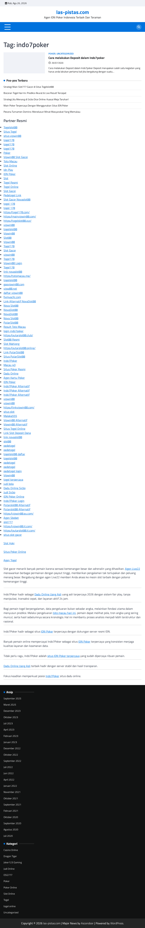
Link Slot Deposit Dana (17, 433)
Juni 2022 (9, 773)
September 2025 (12, 698)
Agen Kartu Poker (14, 378)
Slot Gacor (10, 191)
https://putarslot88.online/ (20, 348)
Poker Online (10, 887)
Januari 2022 (10, 786)
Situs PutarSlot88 (14, 356)
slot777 (8, 522)
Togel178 (9, 246)
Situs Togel (10, 131)
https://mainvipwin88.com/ (20, 216)
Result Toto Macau (15, 327)
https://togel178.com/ (17, 212)
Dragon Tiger (10, 856)
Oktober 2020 (11, 817)
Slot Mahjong (11, 344)
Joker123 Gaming (13, 862)
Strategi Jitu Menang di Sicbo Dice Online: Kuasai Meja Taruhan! (36, 99)
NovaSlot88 (11, 310)
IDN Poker (10, 174)
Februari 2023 (11, 736)
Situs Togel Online (14, 429)
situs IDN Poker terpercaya (63, 656)
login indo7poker (14, 331)
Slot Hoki (9, 543)
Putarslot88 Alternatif (17, 505)
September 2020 (12, 823)
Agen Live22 (132, 569)
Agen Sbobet (11, 518)
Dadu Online (11, 373)
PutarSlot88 (11, 322)
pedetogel (9, 445)
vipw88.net (10, 288)
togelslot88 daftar (14, 454)
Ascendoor (87, 923)
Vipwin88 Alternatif (15, 420)
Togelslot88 (10, 127)
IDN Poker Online (14, 496)
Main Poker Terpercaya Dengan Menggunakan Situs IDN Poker (36, 105)
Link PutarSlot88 (14, 352)
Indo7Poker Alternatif (17, 386)
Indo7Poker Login (14, 501)
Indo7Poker (10, 361)
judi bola (9, 484)
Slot (6, 178)
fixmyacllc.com (12, 297)
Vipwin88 (9, 233)
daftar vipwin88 (13, 293)
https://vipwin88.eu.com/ (19, 513)
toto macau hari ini (64, 613)
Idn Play (8, 170)
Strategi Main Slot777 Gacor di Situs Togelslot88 (29, 87)
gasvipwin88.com (14, 284)
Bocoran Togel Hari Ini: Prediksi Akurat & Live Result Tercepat (35, 93)
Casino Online (11, 850)
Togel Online (11, 187)
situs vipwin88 (12, 136)
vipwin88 (9, 225)
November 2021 (12, 792)
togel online (10, 906)
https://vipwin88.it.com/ (18, 526)
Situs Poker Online (15, 552)
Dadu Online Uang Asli (47, 594)
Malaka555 (10, 416)
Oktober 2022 (11, 754)
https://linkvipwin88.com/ (19, 407)
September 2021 (12, 804)
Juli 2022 (8, 767)
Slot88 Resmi (12, 339)
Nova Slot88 (11, 305)
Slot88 (7, 238)
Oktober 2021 (11, 798)
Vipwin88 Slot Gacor (16, 157)
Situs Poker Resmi (14, 369)
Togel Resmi (11, 182)
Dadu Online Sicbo (14, 488)
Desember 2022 (12, 748)
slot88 (7, 441)
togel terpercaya (13, 479)
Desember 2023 (12, 711)
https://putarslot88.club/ (18, 335)
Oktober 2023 (11, 717)
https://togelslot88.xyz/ (17, 221)
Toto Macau (10, 161)
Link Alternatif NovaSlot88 (20, 301)
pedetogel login (13, 471)
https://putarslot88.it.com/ (19, 530)
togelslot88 (10, 229)
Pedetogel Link (12, 195)
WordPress (116, 923)
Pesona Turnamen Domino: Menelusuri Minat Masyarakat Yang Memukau (42, 112)
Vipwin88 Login (13, 263)
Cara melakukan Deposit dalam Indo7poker (76, 57)
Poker (52, 53)
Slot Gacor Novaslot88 (17, 199)
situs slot (9, 412)
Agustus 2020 (11, 829)
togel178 (9, 140)
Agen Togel (10, 560)
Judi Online (9, 869)
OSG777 (8, 875)
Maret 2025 (10, 704)
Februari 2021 (11, 811)
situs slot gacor (13, 535)
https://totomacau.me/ (17, 276)
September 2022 (12, 761)
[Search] (138, 27)
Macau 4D (10, 365)
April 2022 (9, 779)
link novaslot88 (13, 271)
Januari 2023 (10, 742)
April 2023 (9, 729)
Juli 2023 (8, 723)
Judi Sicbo (9, 492)
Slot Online (10, 165)
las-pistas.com (72, 12)
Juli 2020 (8, 836)
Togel (6, 900)
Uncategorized (65, 53)
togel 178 (9, 204)
